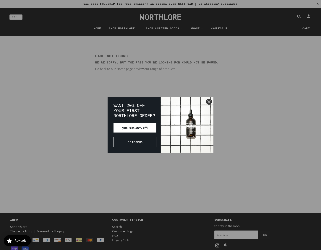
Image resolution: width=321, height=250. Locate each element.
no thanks (134, 142)
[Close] (209, 101)
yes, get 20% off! (135, 128)
